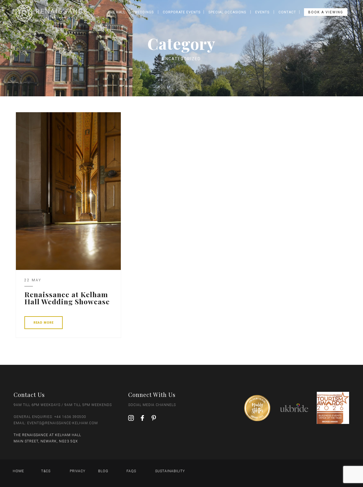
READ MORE (43, 322)
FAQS (131, 471)
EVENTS (262, 12)
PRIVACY (77, 471)
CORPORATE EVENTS (182, 12)
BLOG (103, 471)
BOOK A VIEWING (325, 12)
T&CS (45, 471)
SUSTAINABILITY (170, 471)
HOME (18, 471)
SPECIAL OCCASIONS (227, 12)
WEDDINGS (144, 12)
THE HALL (116, 12)
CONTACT (287, 12)
